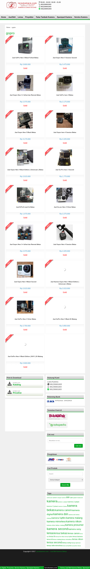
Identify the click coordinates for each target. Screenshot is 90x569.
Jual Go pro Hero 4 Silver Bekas (65, 207)
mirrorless (59, 545)
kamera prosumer (74, 525)
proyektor (69, 545)
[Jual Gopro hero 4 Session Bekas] (64, 120)
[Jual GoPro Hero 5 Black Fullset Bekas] (25, 45)
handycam (80, 497)
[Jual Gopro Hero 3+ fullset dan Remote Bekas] (25, 83)
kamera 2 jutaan (73, 502)
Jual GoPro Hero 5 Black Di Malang (65, 319)
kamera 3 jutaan (52, 506)
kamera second (57, 529)
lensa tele (51, 546)
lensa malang (57, 539)
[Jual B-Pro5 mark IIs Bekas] (25, 195)
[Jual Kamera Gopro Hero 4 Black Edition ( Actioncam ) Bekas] (64, 269)
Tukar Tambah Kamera (45, 17)
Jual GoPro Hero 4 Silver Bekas (25, 319)
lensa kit (50, 539)
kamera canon (63, 510)
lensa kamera (78, 536)
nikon (64, 545)
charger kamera (61, 497)
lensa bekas (61, 533)
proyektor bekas (76, 545)
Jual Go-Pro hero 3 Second (65, 170)
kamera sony (74, 529)
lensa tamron (76, 543)
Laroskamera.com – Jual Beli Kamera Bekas (51, 551)
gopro (75, 497)
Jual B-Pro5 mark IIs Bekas (25, 207)
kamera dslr (60, 514)
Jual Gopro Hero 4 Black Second (25, 282)
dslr (68, 497)
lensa (50, 533)
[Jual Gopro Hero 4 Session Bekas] (64, 232)
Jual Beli (11, 17)
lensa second (54, 542)
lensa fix (52, 536)
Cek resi (78, 446)
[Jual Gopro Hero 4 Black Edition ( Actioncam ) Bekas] (25, 157)
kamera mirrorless (56, 521)
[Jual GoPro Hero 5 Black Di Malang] (64, 307)
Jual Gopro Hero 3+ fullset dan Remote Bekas (25, 95)
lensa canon (74, 533)
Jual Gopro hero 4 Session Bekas (64, 132)
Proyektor (29, 17)
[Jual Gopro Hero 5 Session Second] (64, 45)
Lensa (20, 17)
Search (64, 485)
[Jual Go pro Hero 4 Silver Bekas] (64, 195)
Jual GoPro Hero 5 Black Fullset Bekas (25, 58)
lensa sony (66, 543)
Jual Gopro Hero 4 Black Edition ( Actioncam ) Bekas (25, 170)
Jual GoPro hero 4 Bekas (64, 95)
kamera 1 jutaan (62, 502)
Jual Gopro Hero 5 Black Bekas (25, 132)
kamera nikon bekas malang (56, 525)
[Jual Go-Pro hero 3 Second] (64, 157)
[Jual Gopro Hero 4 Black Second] (25, 269)
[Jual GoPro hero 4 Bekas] (65, 83)
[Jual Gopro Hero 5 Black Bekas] (25, 120)
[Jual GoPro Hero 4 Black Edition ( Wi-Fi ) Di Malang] (25, 344)
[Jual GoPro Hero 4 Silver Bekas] (25, 307)
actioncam (49, 497)
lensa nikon (77, 539)
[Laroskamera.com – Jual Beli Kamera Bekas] (21, 5)
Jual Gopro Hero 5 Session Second (65, 58)
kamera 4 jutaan (62, 506)
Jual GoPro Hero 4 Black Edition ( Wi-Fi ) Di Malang (25, 356)
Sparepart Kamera (64, 17)
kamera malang (74, 518)
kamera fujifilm (59, 518)
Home (3, 17)
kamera (52, 501)
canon (55, 497)
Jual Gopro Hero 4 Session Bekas (64, 244)
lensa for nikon (60, 536)
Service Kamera (80, 17)
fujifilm (71, 497)
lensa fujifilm (68, 536)
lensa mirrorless (67, 539)
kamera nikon (73, 521)
